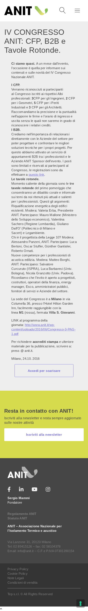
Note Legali (15, 578)
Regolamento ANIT (22, 514)
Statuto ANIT (17, 518)
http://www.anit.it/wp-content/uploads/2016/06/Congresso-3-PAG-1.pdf (43, 329)
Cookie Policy (17, 573)
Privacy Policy (17, 569)
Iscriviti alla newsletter (44, 434)
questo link (36, 174)
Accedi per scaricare (44, 371)
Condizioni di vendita (22, 582)
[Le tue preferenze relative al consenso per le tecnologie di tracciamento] (80, 603)
